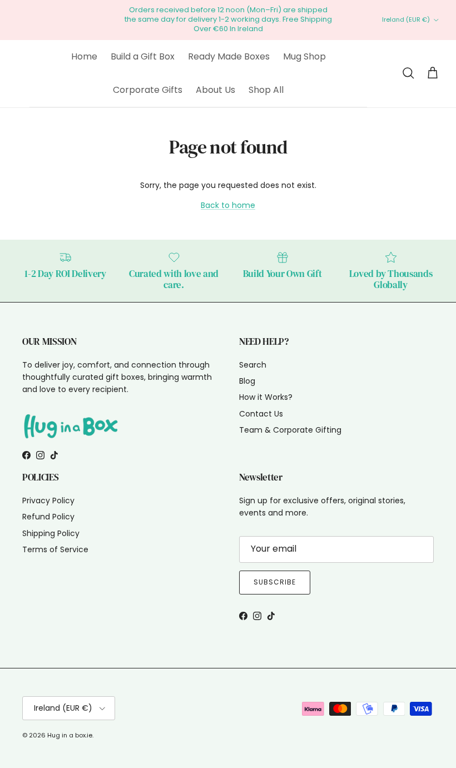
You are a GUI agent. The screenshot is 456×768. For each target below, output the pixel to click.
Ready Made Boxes (229, 56)
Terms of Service (55, 549)
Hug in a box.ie (69, 735)
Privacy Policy (48, 500)
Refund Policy (48, 516)
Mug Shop (304, 56)
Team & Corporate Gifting (290, 429)
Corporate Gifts (147, 89)
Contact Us (261, 413)
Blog (247, 381)
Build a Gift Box (143, 56)
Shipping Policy (51, 533)
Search (252, 364)
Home (84, 56)
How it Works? (266, 397)
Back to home (228, 205)
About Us (215, 89)
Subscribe (275, 582)
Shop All (266, 89)
